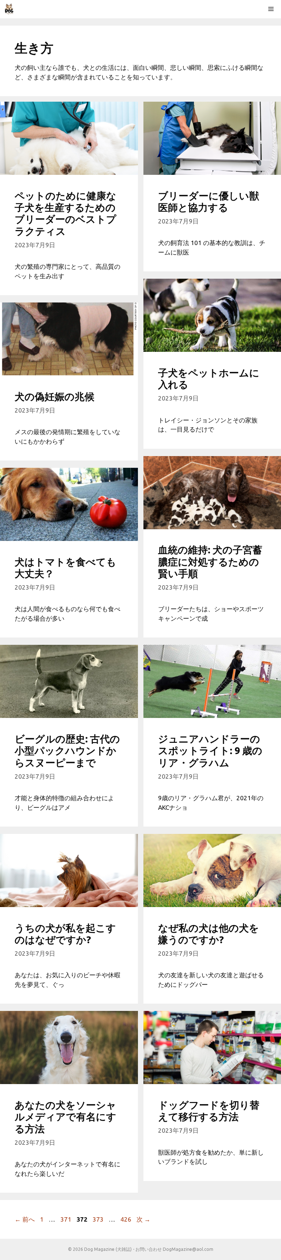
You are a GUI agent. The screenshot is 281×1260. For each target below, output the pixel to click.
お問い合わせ (148, 1249)
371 (65, 1219)
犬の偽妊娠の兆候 (54, 396)
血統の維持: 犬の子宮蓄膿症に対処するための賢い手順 (210, 561)
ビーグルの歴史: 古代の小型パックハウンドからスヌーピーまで (67, 750)
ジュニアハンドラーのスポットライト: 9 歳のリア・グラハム (210, 750)
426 (125, 1219)
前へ (25, 1219)
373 (98, 1219)
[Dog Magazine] (9, 9)
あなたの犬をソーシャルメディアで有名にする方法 (65, 1116)
